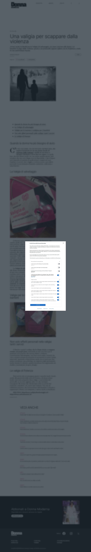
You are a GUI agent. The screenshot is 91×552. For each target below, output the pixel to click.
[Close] (64, 243)
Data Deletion (39, 308)
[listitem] (45, 261)
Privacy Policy (51, 308)
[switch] (58, 264)
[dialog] (45, 276)
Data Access (45, 308)
